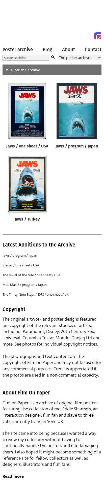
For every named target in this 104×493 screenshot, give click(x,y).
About (68, 49)
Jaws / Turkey (27, 220)
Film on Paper (14, 21)
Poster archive (18, 49)
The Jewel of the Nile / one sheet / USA (31, 275)
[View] (27, 112)
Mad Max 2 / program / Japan (25, 284)
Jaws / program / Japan (77, 146)
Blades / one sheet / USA (21, 265)
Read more (13, 476)
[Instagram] (97, 35)
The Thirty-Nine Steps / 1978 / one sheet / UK (36, 294)
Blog (47, 49)
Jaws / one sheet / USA (27, 146)
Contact (93, 49)
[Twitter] (79, 35)
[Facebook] (88, 35)
